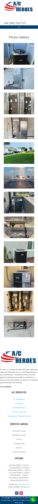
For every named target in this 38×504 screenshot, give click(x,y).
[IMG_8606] (19, 287)
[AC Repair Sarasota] (19, 213)
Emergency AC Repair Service (19, 416)
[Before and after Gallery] (19, 238)
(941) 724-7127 (17, 23)
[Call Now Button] (33, 499)
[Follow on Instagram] (21, 493)
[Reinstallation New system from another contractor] (19, 114)
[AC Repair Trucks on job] (19, 163)
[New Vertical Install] (19, 138)
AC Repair (19, 403)
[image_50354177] (19, 337)
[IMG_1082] (19, 262)
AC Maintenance (19, 407)
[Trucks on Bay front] (19, 188)
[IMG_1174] (19, 312)
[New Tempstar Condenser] (19, 64)
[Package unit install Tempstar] (19, 89)
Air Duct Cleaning (19, 412)
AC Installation (19, 399)
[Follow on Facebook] (16, 493)
